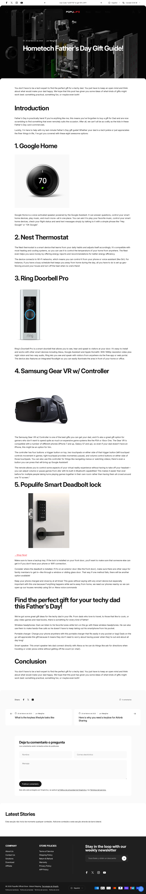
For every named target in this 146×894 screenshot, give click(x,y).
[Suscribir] (124, 858)
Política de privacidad (26, 890)
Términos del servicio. (98, 790)
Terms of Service (46, 851)
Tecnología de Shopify (50, 886)
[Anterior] (44, 2)
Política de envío (54, 890)
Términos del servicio (41, 890)
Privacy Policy (45, 866)
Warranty (43, 862)
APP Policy (43, 869)
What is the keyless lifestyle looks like (34, 717)
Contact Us (10, 855)
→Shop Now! (21, 555)
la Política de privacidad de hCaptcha (72, 790)
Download (9, 862)
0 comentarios (126, 700)
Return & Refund (46, 858)
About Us (9, 851)
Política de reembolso (12, 890)
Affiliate (8, 866)
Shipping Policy (45, 855)
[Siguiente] (101, 2)
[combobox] (114, 2)
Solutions (9, 858)
